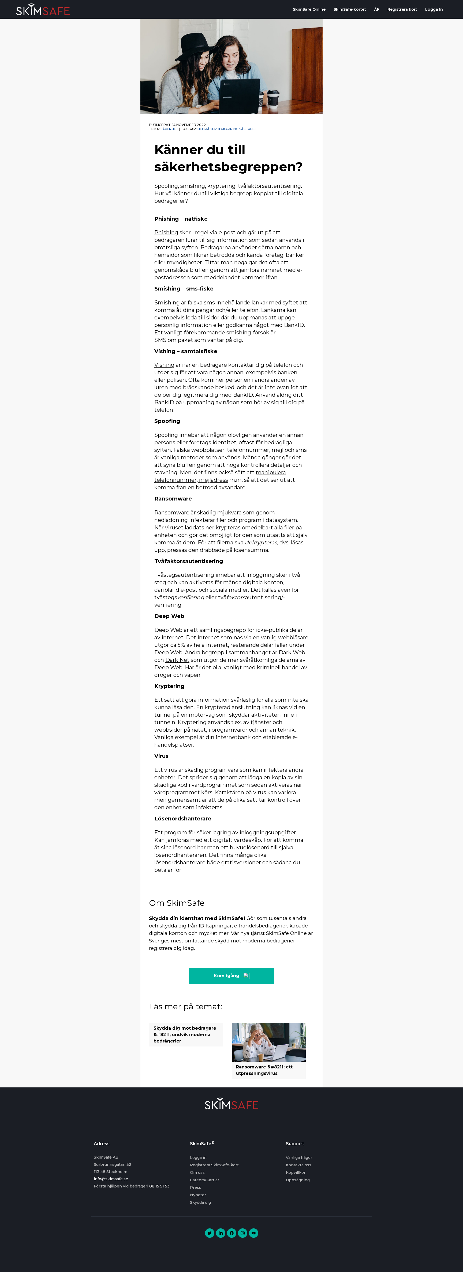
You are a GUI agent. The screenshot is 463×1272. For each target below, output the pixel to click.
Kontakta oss (298, 1165)
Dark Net (177, 660)
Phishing (166, 232)
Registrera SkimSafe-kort (214, 1165)
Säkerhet (169, 129)
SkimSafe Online (309, 9)
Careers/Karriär (204, 1180)
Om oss (197, 1172)
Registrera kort (402, 9)
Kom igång (226, 975)
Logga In (434, 9)
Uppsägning (298, 1180)
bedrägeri (207, 129)
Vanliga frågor (299, 1157)
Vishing (164, 365)
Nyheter (198, 1195)
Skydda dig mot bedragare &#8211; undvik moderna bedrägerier (185, 1035)
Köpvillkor (295, 1172)
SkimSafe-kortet (350, 9)
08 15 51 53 (159, 1186)
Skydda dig (200, 1202)
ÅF (376, 9)
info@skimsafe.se (111, 1178)
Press (195, 1187)
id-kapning (228, 129)
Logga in (198, 1157)
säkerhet (248, 129)
